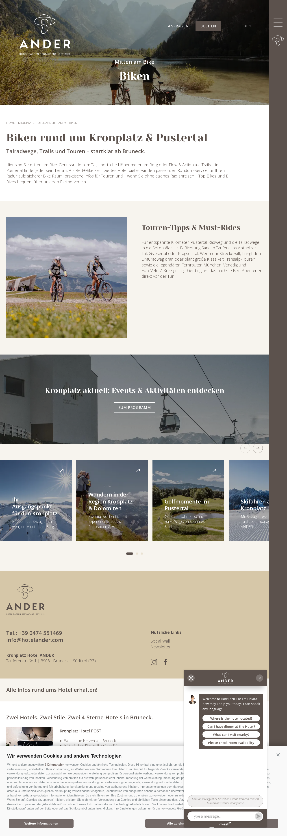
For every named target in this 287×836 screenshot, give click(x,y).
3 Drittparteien (54, 764)
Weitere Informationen (41, 823)
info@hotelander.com (34, 639)
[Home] (278, 41)
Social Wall (160, 641)
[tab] (129, 553)
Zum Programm (134, 407)
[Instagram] (154, 662)
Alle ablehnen (177, 823)
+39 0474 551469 (40, 632)
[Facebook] (165, 662)
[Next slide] (258, 448)
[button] (278, 755)
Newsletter (161, 647)
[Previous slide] (245, 448)
